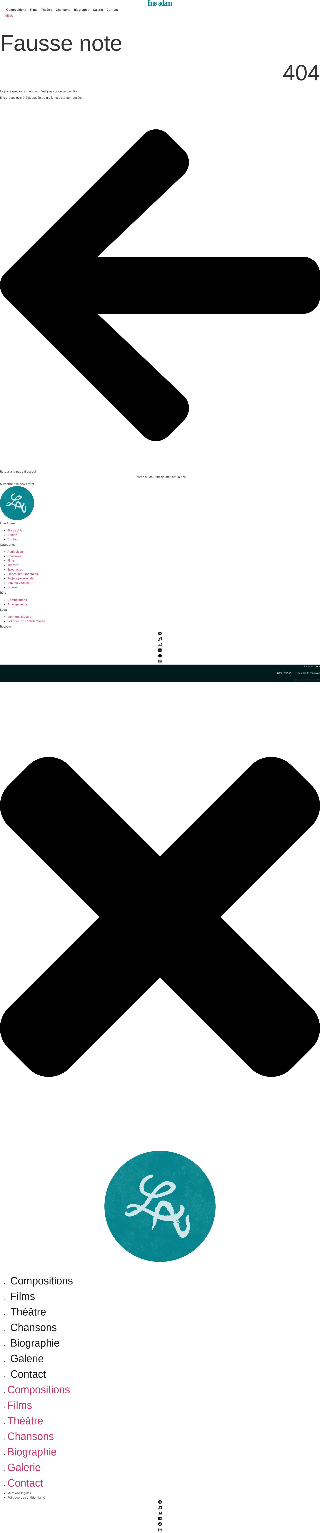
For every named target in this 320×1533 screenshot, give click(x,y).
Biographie (35, 1343)
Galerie (27, 1358)
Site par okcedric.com (307, 679)
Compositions (41, 1281)
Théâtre (28, 1312)
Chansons (33, 1327)
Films (22, 1296)
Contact (28, 1374)
